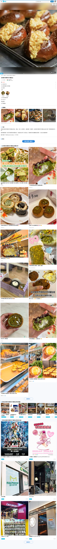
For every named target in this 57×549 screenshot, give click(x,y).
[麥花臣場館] (14, 478)
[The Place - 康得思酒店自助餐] (5, 408)
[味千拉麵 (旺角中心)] (23, 408)
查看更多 (28, 398)
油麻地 (5, 75)
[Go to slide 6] (27, 73)
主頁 (2, 75)
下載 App (52, 1)
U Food (2, 185)
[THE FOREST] (42, 478)
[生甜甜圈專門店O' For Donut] (14, 408)
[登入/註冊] (55, 1)
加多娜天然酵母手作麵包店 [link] (11, 75)
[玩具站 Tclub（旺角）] (14, 518)
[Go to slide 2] (24, 73)
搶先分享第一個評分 (28, 141)
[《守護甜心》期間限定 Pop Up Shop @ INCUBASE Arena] (42, 438)
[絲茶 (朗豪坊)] (41, 408)
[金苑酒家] (49, 408)
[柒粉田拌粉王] (32, 408)
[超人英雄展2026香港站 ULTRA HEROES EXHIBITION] (14, 438)
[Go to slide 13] (32, 73)
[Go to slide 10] (30, 73)
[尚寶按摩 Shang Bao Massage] (42, 518)
